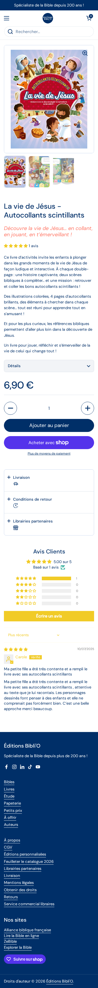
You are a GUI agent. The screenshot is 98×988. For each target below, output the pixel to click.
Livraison (12, 875)
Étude (9, 796)
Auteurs (11, 824)
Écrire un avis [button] (49, 616)
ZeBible (10, 941)
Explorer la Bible (18, 947)
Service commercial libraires (29, 904)
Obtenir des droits (20, 890)
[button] (89, 18)
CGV (8, 847)
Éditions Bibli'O (59, 981)
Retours (11, 897)
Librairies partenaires (22, 868)
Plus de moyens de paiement (49, 453)
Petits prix (13, 810)
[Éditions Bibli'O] (48, 18)
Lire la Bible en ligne (21, 935)
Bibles (9, 782)
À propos (12, 840)
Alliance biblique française (27, 930)
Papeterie (12, 803)
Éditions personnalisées (25, 854)
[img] (16, 649)
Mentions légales (19, 882)
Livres (9, 789)
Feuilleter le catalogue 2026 (29, 861)
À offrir (10, 817)
